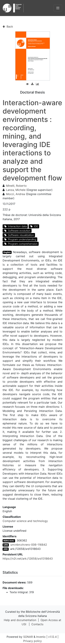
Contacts (37, 624)
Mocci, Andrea (15, 194)
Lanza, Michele (15, 190)
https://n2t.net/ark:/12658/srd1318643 (28, 558)
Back (9, 26)
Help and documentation (20, 620)
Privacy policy (32, 641)
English (7, 252)
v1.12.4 (52, 636)
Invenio (41, 636)
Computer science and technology (25, 521)
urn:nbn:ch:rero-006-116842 (28, 544)
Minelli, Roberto (16, 185)
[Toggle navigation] (57, 8)
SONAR (28, 636)
